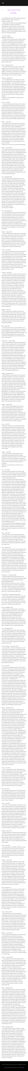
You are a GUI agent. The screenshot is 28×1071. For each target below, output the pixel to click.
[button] (4, 3)
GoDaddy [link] (22, 1067)
